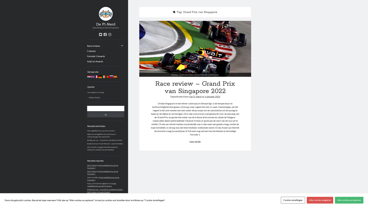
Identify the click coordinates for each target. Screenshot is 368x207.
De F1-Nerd (105, 24)
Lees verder (195, 141)
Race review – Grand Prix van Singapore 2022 (195, 49)
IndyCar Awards (95, 61)
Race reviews (93, 45)
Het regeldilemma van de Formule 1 (101, 131)
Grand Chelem (104, 192)
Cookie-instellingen (293, 200)
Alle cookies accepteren (349, 200)
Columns (91, 51)
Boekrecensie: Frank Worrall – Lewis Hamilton (105, 144)
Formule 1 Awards (96, 56)
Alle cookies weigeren (320, 200)
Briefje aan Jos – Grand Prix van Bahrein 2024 (104, 140)
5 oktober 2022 (212, 96)
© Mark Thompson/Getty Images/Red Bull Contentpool (195, 74)
